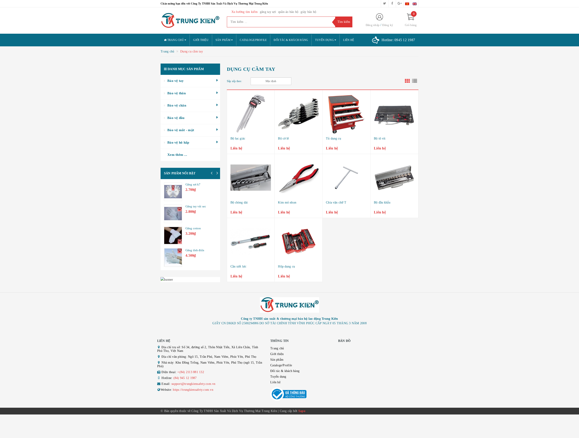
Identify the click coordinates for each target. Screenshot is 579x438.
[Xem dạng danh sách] (414, 81)
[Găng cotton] (173, 236)
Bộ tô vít (379, 138)
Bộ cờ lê (283, 138)
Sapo (301, 411)
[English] (414, 3)
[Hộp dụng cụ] (298, 241)
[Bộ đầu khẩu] (394, 177)
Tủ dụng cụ (333, 138)
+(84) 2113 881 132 (190, 372)
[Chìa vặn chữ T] (346, 177)
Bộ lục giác (237, 138)
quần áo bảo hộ (288, 12)
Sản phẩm (223, 40)
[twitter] (384, 3)
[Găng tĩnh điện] (173, 258)
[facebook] (392, 3)
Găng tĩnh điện (194, 250)
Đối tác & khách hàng (291, 40)
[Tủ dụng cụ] (346, 113)
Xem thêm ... (177, 154)
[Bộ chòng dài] (250, 177)
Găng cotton (193, 228)
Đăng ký (387, 25)
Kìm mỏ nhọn (287, 202)
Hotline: (398, 40)
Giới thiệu (201, 40)
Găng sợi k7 (192, 184)
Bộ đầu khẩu (382, 202)
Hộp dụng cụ (286, 266)
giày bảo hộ (308, 12)
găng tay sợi (268, 12)
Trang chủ (175, 40)
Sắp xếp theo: (234, 81)
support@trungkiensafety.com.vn (193, 384)
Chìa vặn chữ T (336, 202)
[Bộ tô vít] (394, 113)
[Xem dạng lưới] (407, 81)
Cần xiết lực (238, 266)
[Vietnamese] (407, 3)
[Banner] (190, 279)
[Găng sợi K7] (173, 192)
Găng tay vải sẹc (195, 206)
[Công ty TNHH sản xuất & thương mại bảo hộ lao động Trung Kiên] (190, 20)
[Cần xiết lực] (250, 241)
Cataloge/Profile (253, 40)
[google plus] (399, 3)
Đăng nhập (373, 25)
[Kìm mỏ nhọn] (298, 177)
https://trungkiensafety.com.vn (193, 389)
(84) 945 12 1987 (185, 378)
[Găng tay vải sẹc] (173, 214)
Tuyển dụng (325, 40)
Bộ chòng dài (239, 202)
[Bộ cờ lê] (298, 113)
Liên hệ (348, 40)
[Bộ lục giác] (250, 113)
